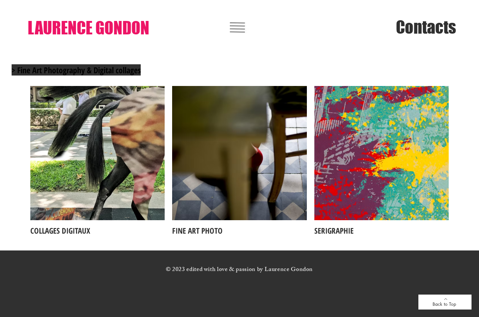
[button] (237, 27)
